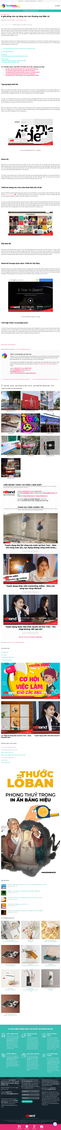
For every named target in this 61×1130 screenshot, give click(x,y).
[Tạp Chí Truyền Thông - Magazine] (10, 930)
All (2, 385)
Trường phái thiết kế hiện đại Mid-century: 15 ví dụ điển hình (22, 72)
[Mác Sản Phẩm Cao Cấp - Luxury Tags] (30, 978)
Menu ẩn (4, 54)
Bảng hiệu (6, 385)
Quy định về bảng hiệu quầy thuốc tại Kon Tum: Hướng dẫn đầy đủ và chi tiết (27, 884)
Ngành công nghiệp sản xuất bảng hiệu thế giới (13, 755)
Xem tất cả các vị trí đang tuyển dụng (30, 637)
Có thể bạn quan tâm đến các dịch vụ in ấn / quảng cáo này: (19, 48)
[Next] (56, 721)
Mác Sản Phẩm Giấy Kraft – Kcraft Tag (30, 965)
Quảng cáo (21, 1)
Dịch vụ (30, 385)
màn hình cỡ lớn (10, 194)
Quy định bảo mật (35, 1118)
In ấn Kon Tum (10, 642)
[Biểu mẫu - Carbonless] (10, 978)
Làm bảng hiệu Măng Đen (45, 363)
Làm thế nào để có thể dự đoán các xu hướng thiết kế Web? (22, 75)
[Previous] (4, 721)
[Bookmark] (30, 930)
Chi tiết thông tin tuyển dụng (30, 551)
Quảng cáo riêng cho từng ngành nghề (12, 388)
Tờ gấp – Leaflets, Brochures (10, 1015)
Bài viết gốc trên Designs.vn (8, 344)
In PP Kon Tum (52, 1093)
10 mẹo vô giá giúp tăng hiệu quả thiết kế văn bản (45, 379)
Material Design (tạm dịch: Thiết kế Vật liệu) (14, 60)
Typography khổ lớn (7, 51)
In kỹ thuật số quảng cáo (7, 657)
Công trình (40, 1)
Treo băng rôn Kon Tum (47, 1101)
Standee (51, 989)
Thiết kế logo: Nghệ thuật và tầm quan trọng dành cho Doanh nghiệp (25, 910)
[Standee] (50, 978)
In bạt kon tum (45, 1092)
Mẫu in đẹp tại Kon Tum (7, 752)
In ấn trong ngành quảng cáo (8, 747)
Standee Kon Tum (53, 1092)
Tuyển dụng (27, 1)
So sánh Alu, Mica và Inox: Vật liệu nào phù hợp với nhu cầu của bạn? (24, 897)
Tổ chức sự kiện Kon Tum (54, 1100)
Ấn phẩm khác (4, 652)
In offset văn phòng (6, 660)
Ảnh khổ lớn (5, 59)
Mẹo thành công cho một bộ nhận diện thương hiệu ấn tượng (15, 379)
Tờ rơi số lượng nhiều (10, 965)
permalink (28, 349)
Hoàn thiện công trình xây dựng (41, 385)
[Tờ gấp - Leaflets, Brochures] (10, 1004)
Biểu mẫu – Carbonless (10, 989)
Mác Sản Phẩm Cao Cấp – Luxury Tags (30, 990)
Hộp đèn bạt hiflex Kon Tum (48, 1099)
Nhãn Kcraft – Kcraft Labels (50, 941)
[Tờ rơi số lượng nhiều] (10, 954)
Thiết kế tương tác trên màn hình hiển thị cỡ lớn (15, 56)
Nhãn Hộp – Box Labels (50, 965)
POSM (52, 385)
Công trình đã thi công (21, 385)
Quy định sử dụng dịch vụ (27, 1118)
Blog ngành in (33, 1)
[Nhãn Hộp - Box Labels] (50, 954)
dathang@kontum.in (12, 1093)
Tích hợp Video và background (10, 62)
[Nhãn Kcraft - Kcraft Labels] (50, 930)
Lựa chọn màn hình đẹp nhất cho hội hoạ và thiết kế (20, 73)
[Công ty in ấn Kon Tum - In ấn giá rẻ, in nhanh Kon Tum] (10, 5)
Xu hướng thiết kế (5, 14)
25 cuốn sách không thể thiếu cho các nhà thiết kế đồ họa (21, 69)
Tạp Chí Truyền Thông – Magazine (10, 941)
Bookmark (30, 941)
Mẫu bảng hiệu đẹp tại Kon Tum (9, 749)
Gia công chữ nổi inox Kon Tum (51, 1097)
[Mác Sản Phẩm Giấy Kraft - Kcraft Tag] (30, 954)
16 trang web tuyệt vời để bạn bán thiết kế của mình (20, 70)
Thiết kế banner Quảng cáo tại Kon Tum (17, 904)
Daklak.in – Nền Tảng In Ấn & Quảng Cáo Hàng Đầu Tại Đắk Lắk (23, 891)
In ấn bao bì (4, 654)
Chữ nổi (12, 385)
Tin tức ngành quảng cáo (7, 757)
